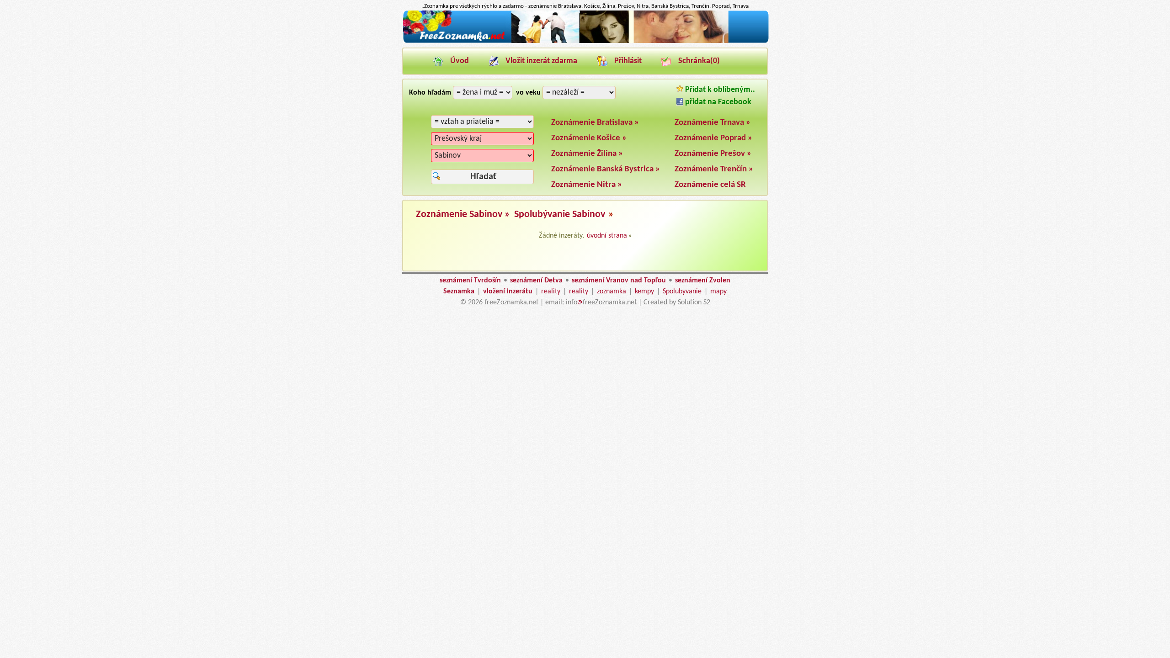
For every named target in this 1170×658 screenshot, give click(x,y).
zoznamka (611, 291)
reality (550, 291)
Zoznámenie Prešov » (713, 153)
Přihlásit (628, 61)
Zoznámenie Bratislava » (595, 122)
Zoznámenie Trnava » (712, 122)
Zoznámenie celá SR (710, 184)
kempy (644, 291)
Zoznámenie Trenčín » (714, 169)
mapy (718, 291)
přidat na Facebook (717, 102)
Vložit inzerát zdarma (541, 61)
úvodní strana (607, 235)
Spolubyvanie (682, 291)
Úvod (459, 61)
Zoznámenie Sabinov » (464, 214)
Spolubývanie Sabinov (559, 214)
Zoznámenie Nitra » (586, 184)
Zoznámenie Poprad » (713, 138)
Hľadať (483, 176)
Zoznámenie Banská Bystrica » (605, 169)
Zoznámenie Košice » (589, 138)
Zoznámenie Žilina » (587, 153)
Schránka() (699, 61)
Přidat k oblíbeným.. (719, 90)
